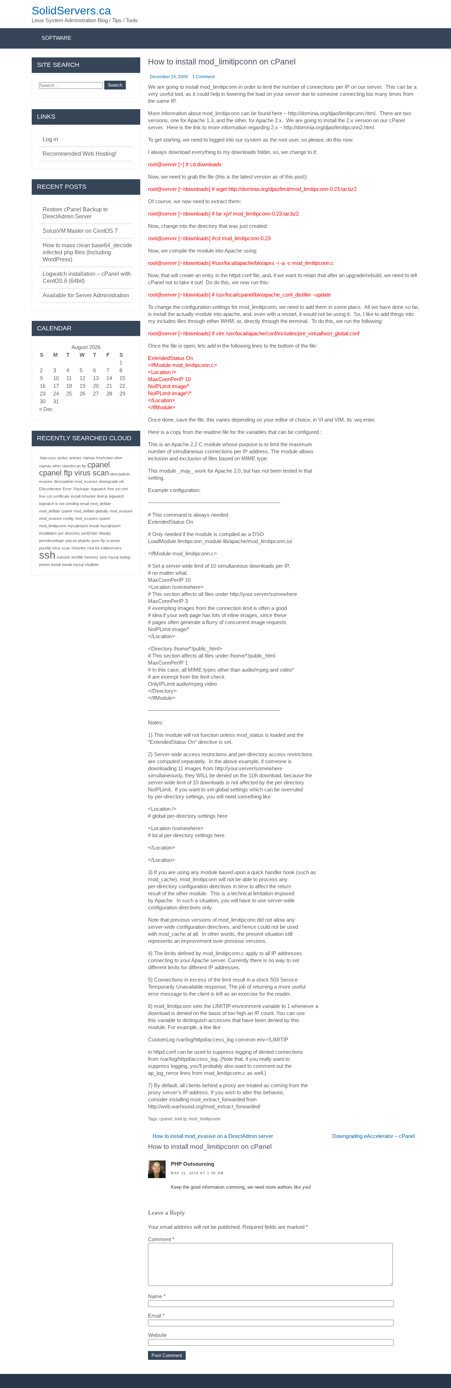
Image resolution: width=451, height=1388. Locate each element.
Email (156, 1316)
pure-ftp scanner (106, 541)
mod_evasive (121, 511)
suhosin (63, 557)
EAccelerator (50, 489)
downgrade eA (111, 481)
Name (157, 1296)
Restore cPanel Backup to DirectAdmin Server (75, 212)
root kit (93, 548)
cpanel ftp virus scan (74, 472)
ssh (47, 555)
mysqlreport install (83, 526)
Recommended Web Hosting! (79, 154)
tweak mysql (73, 564)
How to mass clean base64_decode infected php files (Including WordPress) (87, 252)
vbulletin (92, 564)
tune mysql (109, 557)
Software (56, 38)
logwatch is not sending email (64, 504)
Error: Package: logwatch (84, 489)
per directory (69, 533)
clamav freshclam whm (102, 458)
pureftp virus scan (54, 548)
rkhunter (79, 548)
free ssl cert (117, 489)
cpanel (165, 1118)
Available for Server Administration (86, 295)
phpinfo (84, 541)
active (62, 458)
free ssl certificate (54, 496)
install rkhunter (83, 496)
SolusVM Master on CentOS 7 (80, 231)
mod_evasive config (56, 518)
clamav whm (50, 466)
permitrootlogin (51, 541)
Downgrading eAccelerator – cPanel (373, 1136)
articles (75, 458)
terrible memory (85, 557)
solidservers (111, 548)
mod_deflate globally (91, 511)
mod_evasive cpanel (92, 518)
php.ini (71, 541)
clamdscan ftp (74, 466)
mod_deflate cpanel (55, 511)
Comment (161, 1239)
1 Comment (203, 76)
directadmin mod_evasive (76, 481)
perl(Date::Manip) (96, 533)
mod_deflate (100, 504)
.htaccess (47, 458)
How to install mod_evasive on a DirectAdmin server (213, 1136)
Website (157, 1335)
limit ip (180, 1118)
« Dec (46, 409)
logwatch (116, 496)
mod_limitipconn (205, 1118)
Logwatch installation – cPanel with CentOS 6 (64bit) (87, 277)
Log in (50, 139)
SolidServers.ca (71, 10)
